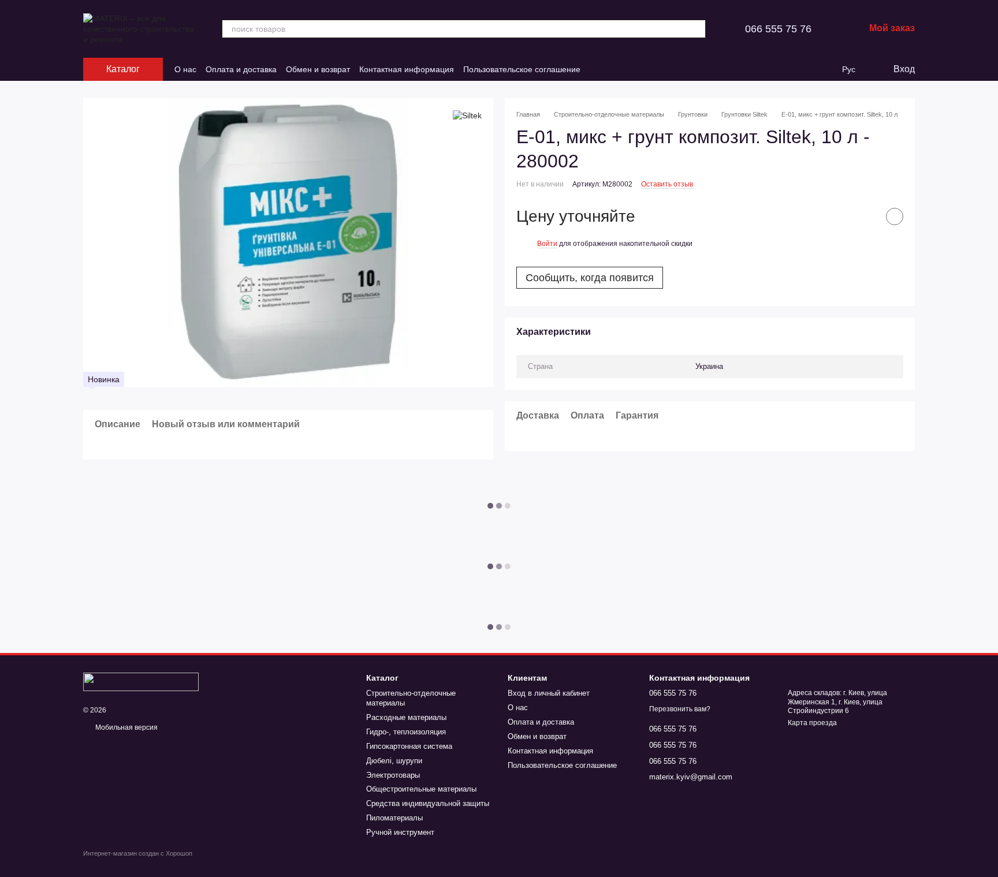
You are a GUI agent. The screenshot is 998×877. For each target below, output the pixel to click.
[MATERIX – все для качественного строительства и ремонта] (141, 681)
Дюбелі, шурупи (394, 760)
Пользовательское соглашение (521, 69)
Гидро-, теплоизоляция (406, 731)
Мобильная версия (126, 727)
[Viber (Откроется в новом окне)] (610, 69)
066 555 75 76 (778, 29)
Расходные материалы (406, 717)
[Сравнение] (801, 69)
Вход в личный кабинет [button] (549, 693)
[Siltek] (467, 115)
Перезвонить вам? (679, 709)
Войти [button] (547, 244)
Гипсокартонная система (409, 746)
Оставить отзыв (667, 184)
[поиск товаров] (696, 29)
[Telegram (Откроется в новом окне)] (596, 69)
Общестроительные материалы (421, 789)
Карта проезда (812, 723)
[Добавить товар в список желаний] (894, 217)
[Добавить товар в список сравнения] (865, 217)
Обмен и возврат (318, 69)
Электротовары (393, 775)
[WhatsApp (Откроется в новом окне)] (624, 69)
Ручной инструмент (400, 832)
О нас (185, 69)
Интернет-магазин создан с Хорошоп (137, 853)
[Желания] (825, 69)
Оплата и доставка (241, 69)
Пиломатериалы (394, 817)
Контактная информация (406, 69)
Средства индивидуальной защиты (427, 803)
